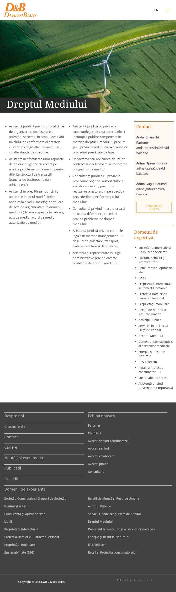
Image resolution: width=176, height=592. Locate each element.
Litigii (142, 278)
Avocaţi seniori (98, 448)
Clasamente (15, 426)
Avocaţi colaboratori (102, 456)
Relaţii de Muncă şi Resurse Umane (152, 312)
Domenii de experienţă (25, 489)
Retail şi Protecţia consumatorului (150, 370)
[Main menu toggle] (167, 10)
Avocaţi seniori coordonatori (108, 441)
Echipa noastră (101, 415)
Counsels (94, 433)
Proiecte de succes (154, 207)
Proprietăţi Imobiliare (153, 304)
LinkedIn (12, 478)
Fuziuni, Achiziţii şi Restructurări (151, 260)
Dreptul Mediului (150, 336)
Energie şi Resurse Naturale (108, 537)
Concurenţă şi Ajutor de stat (24, 514)
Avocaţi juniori (98, 464)
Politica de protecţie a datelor (134, 580)
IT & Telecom (147, 362)
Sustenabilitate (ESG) (153, 378)
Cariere (10, 447)
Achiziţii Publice (149, 320)
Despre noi (14, 415)
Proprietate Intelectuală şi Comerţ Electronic (155, 286)
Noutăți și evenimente (24, 457)
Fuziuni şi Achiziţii (17, 506)
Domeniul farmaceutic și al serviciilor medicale (121, 529)
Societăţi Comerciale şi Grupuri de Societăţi (154, 250)
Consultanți (96, 472)
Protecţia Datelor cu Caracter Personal (152, 296)
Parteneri (94, 425)
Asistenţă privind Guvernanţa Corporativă (155, 385)
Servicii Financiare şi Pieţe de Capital (153, 328)
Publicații (12, 468)
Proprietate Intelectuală (21, 529)
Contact (11, 436)
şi (172, 342)
